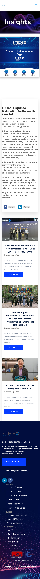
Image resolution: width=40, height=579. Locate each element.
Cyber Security (13, 500)
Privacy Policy (13, 542)
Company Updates (11, 255)
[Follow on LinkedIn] (20, 207)
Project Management (14, 523)
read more (13, 275)
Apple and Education (15, 491)
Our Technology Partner (16, 534)
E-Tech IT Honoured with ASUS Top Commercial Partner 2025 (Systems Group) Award (20, 248)
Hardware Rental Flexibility (17, 515)
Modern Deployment (15, 504)
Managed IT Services (15, 519)
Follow (11, 207)
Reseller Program (14, 538)
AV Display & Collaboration (17, 495)
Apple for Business (14, 487)
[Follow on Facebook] (5, 207)
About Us (11, 530)
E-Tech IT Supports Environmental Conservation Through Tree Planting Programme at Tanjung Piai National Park (20, 318)
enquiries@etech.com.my (17, 470)
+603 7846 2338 (12, 462)
